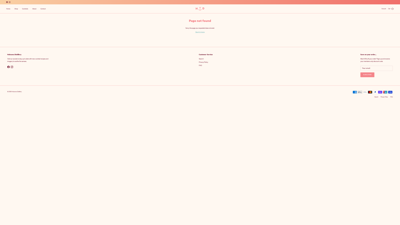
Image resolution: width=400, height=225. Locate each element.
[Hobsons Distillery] (200, 8)
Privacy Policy (203, 62)
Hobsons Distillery (17, 91)
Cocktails (25, 9)
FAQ (200, 65)
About (34, 9)
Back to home (200, 32)
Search (201, 59)
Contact (43, 9)
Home (8, 9)
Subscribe (367, 75)
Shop (16, 9)
